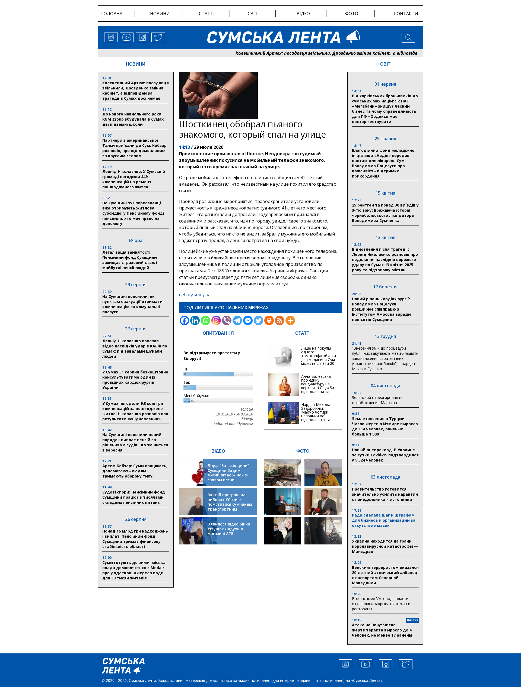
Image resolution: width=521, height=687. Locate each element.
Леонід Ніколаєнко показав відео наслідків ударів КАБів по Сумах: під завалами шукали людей (134, 348)
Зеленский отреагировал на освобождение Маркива (378, 400)
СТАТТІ (302, 333)
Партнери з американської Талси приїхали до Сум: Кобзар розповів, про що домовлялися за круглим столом (134, 148)
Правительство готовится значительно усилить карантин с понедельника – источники (385, 494)
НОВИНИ (135, 64)
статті (207, 14)
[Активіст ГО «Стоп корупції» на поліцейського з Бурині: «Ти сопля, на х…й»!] (282, 530)
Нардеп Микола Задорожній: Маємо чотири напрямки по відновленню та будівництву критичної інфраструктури (315, 418)
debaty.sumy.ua (195, 295)
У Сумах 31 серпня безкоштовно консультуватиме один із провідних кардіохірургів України (135, 379)
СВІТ (385, 64)
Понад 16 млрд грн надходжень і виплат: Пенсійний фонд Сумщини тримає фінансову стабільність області (135, 538)
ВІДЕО (218, 451)
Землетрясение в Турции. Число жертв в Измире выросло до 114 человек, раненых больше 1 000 (385, 426)
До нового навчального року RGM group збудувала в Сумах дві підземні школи (133, 119)
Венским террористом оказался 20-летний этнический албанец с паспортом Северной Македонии (385, 575)
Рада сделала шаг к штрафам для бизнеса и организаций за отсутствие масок (383, 520)
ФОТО (302, 451)
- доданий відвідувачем (231, 423)
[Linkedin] (195, 320)
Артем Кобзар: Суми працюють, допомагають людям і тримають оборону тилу (134, 471)
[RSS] (279, 320)
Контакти (406, 14)
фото (351, 14)
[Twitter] (258, 320)
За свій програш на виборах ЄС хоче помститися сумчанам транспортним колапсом (230, 504)
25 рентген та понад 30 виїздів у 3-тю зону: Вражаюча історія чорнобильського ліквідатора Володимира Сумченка (385, 212)
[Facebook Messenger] (248, 320)
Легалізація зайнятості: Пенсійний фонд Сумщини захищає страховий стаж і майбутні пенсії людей (129, 260)
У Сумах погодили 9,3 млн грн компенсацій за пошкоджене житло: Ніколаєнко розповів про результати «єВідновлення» (135, 411)
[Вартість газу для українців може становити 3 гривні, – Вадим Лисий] (323, 501)
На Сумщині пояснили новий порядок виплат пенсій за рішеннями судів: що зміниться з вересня (135, 442)
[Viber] (226, 320)
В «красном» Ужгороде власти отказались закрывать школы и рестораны (381, 603)
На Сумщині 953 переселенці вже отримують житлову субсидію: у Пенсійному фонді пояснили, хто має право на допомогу (133, 213)
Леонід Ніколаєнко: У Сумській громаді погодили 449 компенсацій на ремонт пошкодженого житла (133, 179)
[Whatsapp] (205, 320)
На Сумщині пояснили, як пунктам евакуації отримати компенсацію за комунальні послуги (132, 304)
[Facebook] (184, 320)
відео (303, 14)
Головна (111, 14)
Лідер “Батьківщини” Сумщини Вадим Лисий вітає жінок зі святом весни (228, 472)
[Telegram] (237, 320)
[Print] (269, 320)
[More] (290, 320)
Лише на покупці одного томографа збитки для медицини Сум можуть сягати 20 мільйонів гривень (318, 358)
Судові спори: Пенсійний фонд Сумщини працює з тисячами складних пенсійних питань (133, 497)
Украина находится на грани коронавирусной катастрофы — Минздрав (385, 546)
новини (160, 14)
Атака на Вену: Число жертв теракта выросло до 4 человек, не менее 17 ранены (382, 630)
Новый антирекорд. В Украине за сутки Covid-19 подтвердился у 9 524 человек (385, 455)
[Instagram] (216, 320)
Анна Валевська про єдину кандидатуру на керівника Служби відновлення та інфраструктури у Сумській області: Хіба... (317, 389)
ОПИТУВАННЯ (218, 333)
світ (253, 14)
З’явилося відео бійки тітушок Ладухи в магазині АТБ (229, 528)
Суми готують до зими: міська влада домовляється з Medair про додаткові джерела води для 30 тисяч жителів (134, 570)
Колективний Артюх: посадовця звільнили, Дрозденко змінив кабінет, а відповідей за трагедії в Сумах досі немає (338, 53)
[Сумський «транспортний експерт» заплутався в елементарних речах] (323, 472)
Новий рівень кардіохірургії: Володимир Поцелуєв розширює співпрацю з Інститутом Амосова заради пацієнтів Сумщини (381, 309)
